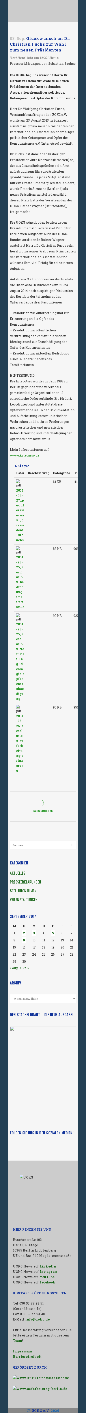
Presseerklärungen (25, 63)
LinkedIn (48, 1266)
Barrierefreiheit (27, 1356)
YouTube (47, 1277)
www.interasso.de (24, 455)
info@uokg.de (37, 1319)
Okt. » (24, 968)
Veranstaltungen (24, 899)
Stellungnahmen (23, 890)
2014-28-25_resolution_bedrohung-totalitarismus (20, 582)
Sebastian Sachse (61, 63)
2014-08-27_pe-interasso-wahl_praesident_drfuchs (20, 515)
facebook (48, 1282)
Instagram (49, 1271)
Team (17, 1340)
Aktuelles (17, 873)
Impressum (22, 1351)
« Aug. (14, 968)
